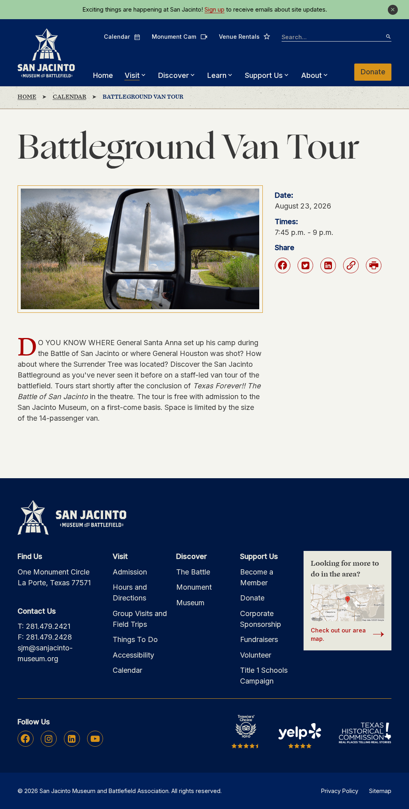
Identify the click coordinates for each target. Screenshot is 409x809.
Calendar (122, 36)
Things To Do (135, 639)
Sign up (214, 9)
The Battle (193, 572)
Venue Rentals (244, 36)
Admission (130, 572)
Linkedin (71, 738)
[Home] (46, 53)
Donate (373, 72)
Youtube (95, 738)
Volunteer (255, 655)
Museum (190, 602)
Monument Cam (179, 36)
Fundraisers (259, 639)
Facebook (25, 738)
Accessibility (133, 655)
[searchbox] (336, 37)
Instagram (48, 738)
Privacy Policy (339, 790)
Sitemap (380, 790)
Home (103, 75)
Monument (194, 587)
